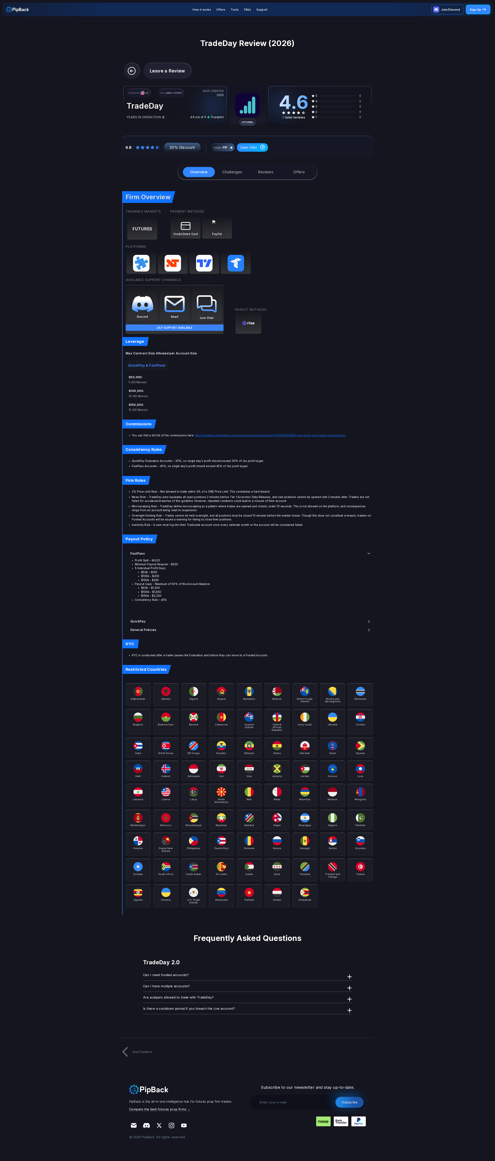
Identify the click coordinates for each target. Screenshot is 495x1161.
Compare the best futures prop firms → (159, 1109)
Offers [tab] (299, 172)
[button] (132, 71)
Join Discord (450, 9)
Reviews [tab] (265, 172)
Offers (220, 9)
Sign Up (475, 9)
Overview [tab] (198, 172)
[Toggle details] (369, 553)
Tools (235, 9)
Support (262, 9)
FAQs (247, 9)
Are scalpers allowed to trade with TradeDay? (178, 997)
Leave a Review (167, 71)
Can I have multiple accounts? (166, 986)
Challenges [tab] (232, 172)
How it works (202, 9)
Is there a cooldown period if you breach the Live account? (189, 1008)
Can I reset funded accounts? (166, 975)
